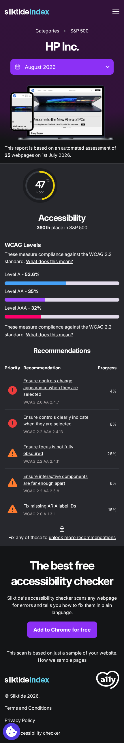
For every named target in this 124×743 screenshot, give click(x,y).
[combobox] (62, 67)
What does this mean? (49, 261)
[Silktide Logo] (27, 680)
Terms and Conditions (28, 708)
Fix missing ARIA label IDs (49, 506)
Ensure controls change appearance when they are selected (50, 387)
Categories (47, 31)
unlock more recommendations (82, 537)
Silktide (18, 696)
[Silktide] (27, 12)
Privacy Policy (20, 720)
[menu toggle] (116, 11)
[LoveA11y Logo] (107, 681)
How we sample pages (62, 660)
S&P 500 (79, 31)
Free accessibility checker (32, 733)
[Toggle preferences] (11, 731)
